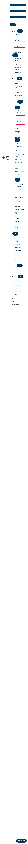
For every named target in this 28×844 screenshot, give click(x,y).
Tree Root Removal (19, 174)
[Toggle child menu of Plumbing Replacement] (17, 140)
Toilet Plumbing (20, 117)
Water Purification (19, 257)
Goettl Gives (17, 268)
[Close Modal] (13, 24)
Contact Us (15, 301)
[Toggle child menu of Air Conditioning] (15, 55)
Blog (16, 271)
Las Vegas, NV (18, 40)
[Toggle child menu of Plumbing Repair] (17, 107)
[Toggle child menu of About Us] (20, 265)
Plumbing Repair (19, 105)
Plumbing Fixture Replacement (20, 145)
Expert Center (18, 285)
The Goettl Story (18, 282)
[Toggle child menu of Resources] (20, 276)
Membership (18, 280)
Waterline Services (19, 177)
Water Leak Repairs (19, 201)
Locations (14, 31)
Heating (14, 78)
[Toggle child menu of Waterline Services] (17, 180)
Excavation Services (19, 171)
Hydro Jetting (18, 159)
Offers (16, 294)
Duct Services (18, 244)
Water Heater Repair (19, 209)
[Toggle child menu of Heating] (19, 78)
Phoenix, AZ (17, 34)
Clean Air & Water (16, 231)
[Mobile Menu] (18, 10)
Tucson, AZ (17, 37)
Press (16, 288)
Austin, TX (17, 46)
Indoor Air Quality (19, 237)
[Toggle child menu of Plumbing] (20, 102)
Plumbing (14, 102)
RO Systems (17, 255)
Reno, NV (17, 43)
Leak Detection (20, 193)
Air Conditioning (16, 52)
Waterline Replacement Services (20, 184)
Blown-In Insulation (19, 247)
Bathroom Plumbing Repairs (19, 121)
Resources (15, 277)
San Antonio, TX (18, 49)
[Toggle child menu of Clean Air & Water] (15, 234)
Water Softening (18, 260)
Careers (14, 298)
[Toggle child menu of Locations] (20, 31)
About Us (14, 266)
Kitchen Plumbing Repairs (19, 112)
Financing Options (19, 291)
